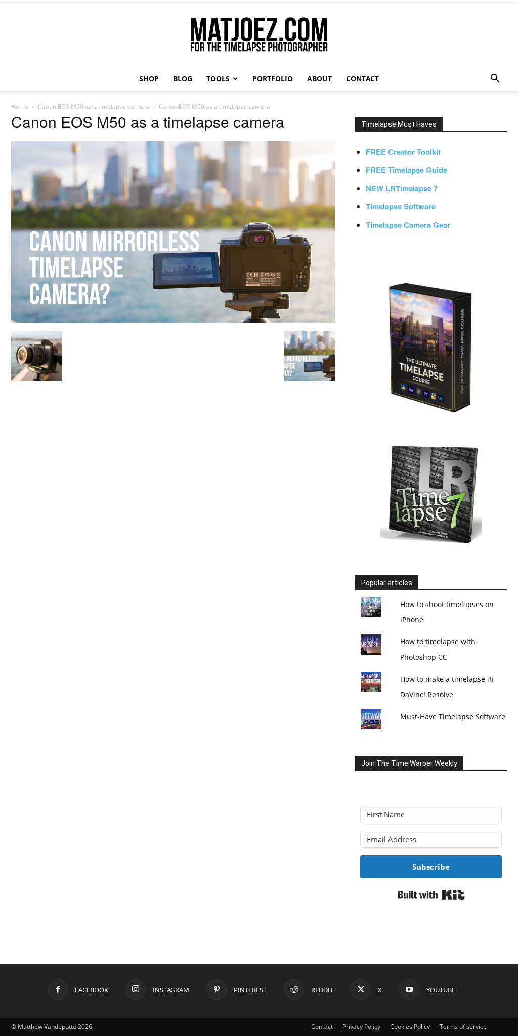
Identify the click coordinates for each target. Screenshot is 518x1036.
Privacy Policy (361, 1026)
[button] (495, 79)
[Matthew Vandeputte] (259, 35)
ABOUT (319, 78)
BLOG (182, 78)
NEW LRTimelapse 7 (402, 188)
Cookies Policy (410, 1026)
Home (19, 106)
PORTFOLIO (272, 78)
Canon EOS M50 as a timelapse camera (93, 106)
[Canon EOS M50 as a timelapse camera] (173, 320)
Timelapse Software (401, 206)
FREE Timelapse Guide (406, 170)
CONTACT (362, 78)
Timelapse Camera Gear (408, 224)
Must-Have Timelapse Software (452, 716)
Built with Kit (431, 895)
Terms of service (463, 1026)
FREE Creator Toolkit (403, 151)
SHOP (149, 78)
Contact (322, 1026)
